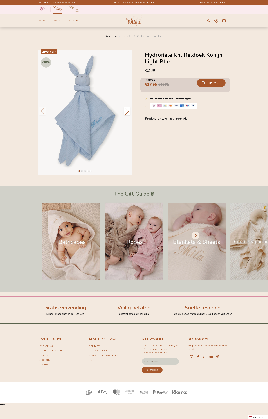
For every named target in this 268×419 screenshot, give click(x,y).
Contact (94, 346)
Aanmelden (216, 20)
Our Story (72, 20)
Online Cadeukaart (50, 350)
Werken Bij (45, 355)
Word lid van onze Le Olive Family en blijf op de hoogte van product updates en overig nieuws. (160, 349)
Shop (54, 20)
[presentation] (195, 235)
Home (42, 20)
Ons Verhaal (46, 346)
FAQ (91, 360)
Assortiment (47, 360)
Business (44, 364)
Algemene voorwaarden (103, 355)
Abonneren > (152, 369)
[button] (79, 171)
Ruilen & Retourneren (102, 350)
